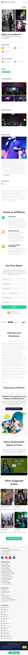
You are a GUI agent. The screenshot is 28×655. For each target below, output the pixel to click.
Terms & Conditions (7, 598)
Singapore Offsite (7, 571)
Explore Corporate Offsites (14, 408)
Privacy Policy (5, 597)
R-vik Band (17, 506)
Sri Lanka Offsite (6, 584)
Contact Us (5, 601)
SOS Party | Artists (9, 2)
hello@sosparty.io (16, 313)
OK (24, 647)
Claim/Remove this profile (14, 340)
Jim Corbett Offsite (7, 576)
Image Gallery (6, 591)
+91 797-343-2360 (7, 638)
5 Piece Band (6, 36)
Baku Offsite (5, 581)
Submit (14, 307)
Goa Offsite (5, 564)
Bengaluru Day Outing (8, 572)
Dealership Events (7, 578)
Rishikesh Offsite (6, 579)
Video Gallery (5, 592)
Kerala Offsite (6, 565)
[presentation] (3, 120)
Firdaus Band (4, 529)
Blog (3, 594)
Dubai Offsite (6, 568)
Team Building (6, 551)
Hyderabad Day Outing (8, 574)
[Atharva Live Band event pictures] (14, 119)
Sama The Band (5, 506)
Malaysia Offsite (6, 582)
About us (4, 589)
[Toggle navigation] (26, 2)
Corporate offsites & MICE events (11, 550)
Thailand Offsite (6, 566)
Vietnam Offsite (6, 569)
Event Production (6, 554)
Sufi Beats (17, 529)
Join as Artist (5, 595)
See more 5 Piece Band (14, 538)
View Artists (5, 553)
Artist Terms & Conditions (9, 600)
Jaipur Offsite (6, 575)
